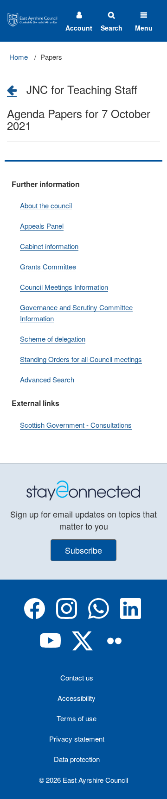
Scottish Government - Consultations (76, 425)
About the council (46, 205)
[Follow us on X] (82, 648)
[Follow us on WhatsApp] (98, 616)
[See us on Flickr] (114, 648)
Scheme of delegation (52, 338)
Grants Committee (48, 266)
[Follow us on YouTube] (50, 648)
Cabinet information (49, 246)
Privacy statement (76, 738)
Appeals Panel (42, 226)
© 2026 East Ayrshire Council (83, 780)
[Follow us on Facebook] (34, 616)
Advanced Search (47, 379)
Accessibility (77, 698)
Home (18, 57)
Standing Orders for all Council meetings (81, 359)
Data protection (77, 759)
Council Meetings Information (64, 287)
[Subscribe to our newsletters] (83, 489)
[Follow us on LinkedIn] (130, 616)
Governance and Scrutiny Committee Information (76, 312)
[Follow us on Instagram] (66, 616)
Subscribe (83, 550)
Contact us (76, 677)
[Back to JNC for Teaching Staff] (12, 89)
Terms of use (76, 718)
